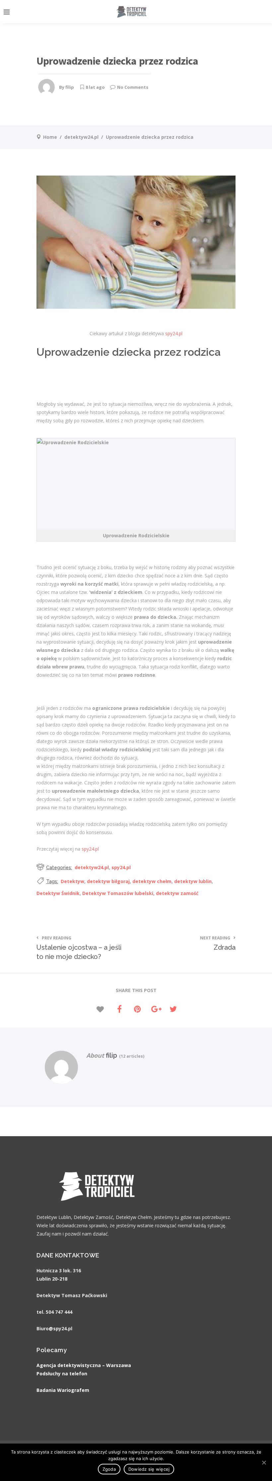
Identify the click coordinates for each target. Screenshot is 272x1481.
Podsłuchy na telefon (61, 1373)
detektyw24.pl (81, 137)
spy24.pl (173, 333)
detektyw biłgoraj (108, 881)
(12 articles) (130, 1056)
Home (50, 137)
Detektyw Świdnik (58, 893)
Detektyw (72, 881)
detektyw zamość (177, 893)
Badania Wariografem (62, 1390)
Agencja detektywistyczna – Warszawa (83, 1365)
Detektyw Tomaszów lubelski (117, 893)
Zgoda (109, 1469)
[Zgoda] (263, 1462)
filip (69, 87)
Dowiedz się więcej (149, 1469)
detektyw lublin (193, 881)
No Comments (132, 87)
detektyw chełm (151, 881)
